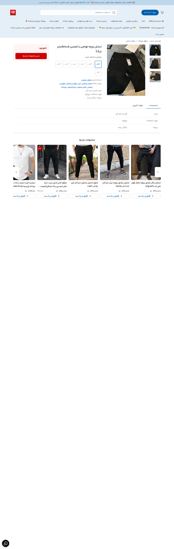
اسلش (89, 83)
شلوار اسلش (130, 41)
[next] (16, 172)
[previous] (158, 172)
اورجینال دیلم (156, 41)
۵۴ (59, 64)
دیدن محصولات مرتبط (31, 56)
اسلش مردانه (66, 87)
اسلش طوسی (65, 83)
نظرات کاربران (137, 105)
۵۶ (98, 72)
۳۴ (90, 64)
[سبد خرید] (162, 12)
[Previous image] (108, 70)
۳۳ (98, 64)
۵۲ (67, 64)
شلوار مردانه (143, 41)
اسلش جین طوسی (79, 83)
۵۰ (74, 64)
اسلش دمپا (77, 87)
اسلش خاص (87, 87)
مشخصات (153, 105)
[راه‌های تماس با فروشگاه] (5, 543)
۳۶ (82, 64)
